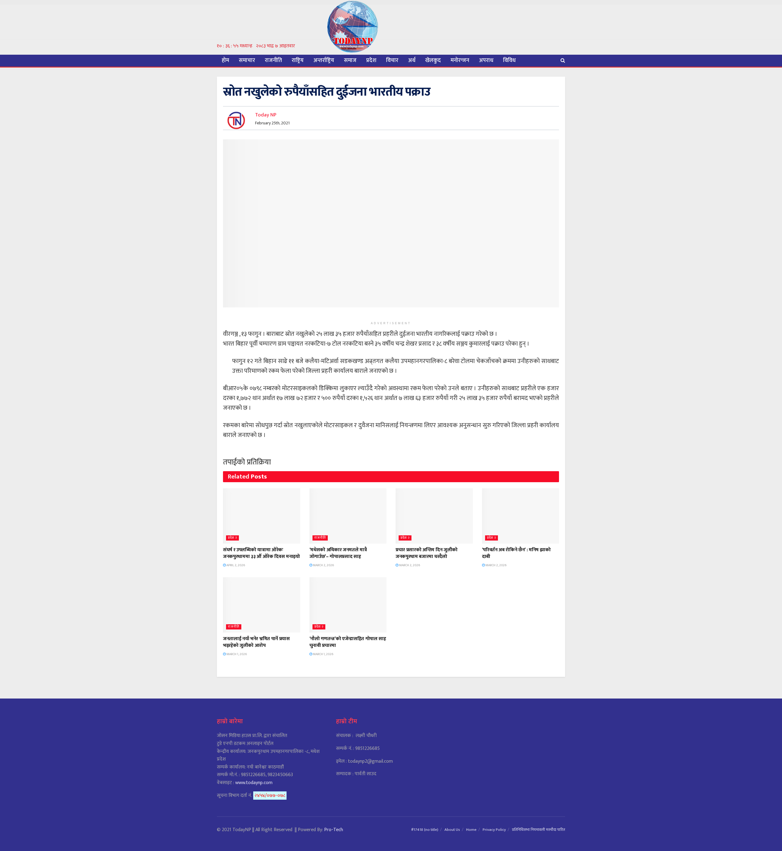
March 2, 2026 (323, 565)
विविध (509, 60)
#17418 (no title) (424, 829)
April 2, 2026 (235, 565)
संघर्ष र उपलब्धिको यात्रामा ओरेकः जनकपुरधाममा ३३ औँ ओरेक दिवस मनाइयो (261, 553)
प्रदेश (371, 60)
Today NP (265, 115)
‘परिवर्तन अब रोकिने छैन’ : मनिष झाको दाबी (516, 553)
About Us (452, 829)
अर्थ (411, 60)
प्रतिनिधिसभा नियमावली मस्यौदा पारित (538, 829)
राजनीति (273, 60)
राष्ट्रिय (298, 60)
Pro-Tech (333, 830)
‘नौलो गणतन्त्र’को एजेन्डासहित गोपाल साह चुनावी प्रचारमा (347, 642)
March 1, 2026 (236, 654)
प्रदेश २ (232, 538)
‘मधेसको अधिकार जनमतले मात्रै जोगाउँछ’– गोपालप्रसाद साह (338, 553)
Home (471, 829)
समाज (350, 60)
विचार (392, 60)
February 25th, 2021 (272, 123)
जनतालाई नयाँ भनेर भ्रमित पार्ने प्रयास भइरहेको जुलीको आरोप (256, 642)
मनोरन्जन (460, 60)
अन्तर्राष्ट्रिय (323, 60)
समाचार (247, 60)
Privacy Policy (494, 829)
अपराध (486, 60)
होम (225, 60)
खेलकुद (433, 60)
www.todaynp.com (253, 783)
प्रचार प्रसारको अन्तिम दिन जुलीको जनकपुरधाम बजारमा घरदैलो (427, 553)
